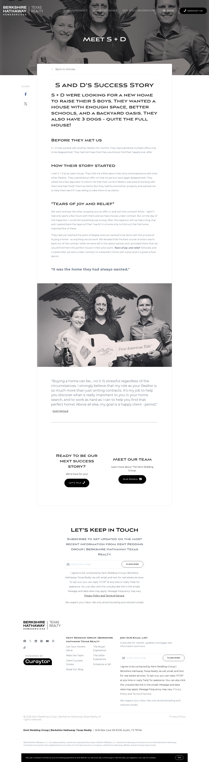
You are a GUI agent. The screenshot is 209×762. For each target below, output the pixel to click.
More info (160, 757)
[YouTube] (47, 641)
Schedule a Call (102, 664)
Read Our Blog (74, 669)
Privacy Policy (177, 716)
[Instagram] (53, 641)
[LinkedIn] (36, 641)
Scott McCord (60, 411)
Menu (170, 10)
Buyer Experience (75, 10)
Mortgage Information (139, 10)
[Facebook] (24, 641)
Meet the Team (75, 655)
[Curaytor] (37, 664)
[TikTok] (24, 647)
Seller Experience (105, 10)
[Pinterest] (41, 641)
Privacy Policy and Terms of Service (104, 595)
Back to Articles (65, 69)
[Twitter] (30, 641)
